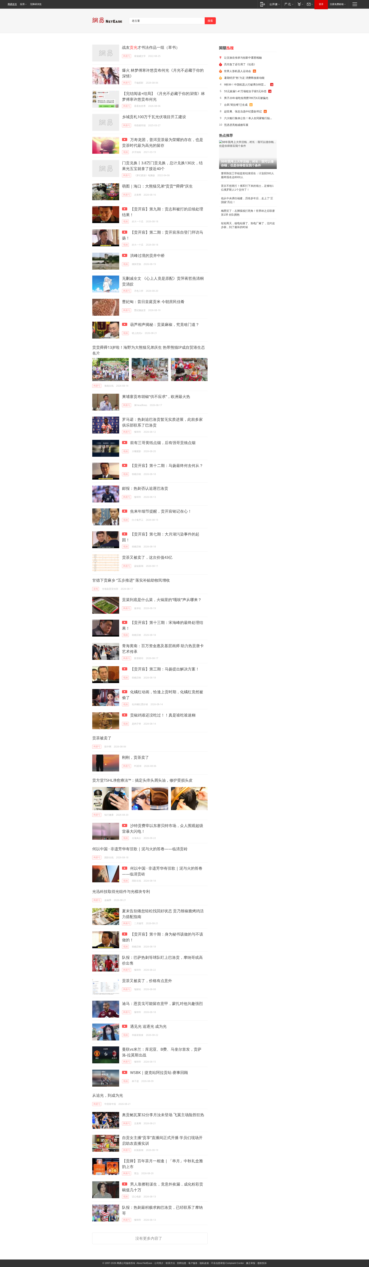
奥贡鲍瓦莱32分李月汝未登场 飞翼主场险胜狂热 (163, 1114)
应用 (22, 4)
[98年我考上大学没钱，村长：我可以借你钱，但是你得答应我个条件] (248, 154)
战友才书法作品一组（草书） (151, 47)
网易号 (126, 56)
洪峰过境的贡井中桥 (147, 255)
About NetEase (144, 1263)
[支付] (300, 4)
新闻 (95, 588)
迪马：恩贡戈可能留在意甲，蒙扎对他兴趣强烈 (162, 1003)
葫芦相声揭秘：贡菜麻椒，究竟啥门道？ (164, 324)
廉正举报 (250, 1263)
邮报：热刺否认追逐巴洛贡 (145, 488)
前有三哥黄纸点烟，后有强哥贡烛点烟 (162, 442)
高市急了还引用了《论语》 (240, 64)
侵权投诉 (262, 1263)
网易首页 (12, 4)
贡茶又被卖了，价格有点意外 (147, 980)
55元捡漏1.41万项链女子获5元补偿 (245, 91)
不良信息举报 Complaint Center (227, 1263)
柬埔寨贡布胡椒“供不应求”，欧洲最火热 (156, 396)
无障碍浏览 (36, 4)
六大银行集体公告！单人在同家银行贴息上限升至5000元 (249, 118)
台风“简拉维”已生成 (236, 104)
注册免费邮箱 (337, 4)
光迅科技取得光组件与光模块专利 (121, 891)
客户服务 (193, 1263)
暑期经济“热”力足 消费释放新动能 (244, 78)
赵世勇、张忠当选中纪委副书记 (243, 111)
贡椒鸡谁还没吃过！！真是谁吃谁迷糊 (162, 715)
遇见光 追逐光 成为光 (148, 1026)
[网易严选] (288, 4)
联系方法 (170, 1263)
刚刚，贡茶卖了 (135, 757)
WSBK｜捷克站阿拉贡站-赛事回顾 (158, 1072)
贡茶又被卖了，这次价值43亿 (147, 557)
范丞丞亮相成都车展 (236, 125)
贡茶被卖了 (101, 738)
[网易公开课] (274, 4)
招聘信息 (181, 1263)
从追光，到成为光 (107, 1095)
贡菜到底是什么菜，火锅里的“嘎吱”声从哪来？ (162, 599)
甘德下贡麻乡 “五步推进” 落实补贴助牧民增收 (131, 580)
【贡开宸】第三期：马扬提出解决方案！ (164, 669)
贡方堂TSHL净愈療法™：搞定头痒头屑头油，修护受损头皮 (142, 780)
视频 (125, 152)
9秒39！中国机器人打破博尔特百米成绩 (247, 84)
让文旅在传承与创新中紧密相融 (243, 57)
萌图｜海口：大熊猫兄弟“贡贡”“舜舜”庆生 (157, 186)
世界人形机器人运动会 (237, 71)
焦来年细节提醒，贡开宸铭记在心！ (160, 511)
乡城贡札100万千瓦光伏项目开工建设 (154, 116)
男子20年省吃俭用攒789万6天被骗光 (246, 98)
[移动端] (263, 4)
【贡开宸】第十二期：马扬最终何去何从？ (166, 465)
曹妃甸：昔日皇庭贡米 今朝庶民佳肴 (153, 301)
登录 (321, 4)
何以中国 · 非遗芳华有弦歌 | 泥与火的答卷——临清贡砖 (140, 848)
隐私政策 (204, 1263)
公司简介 (159, 1263)
